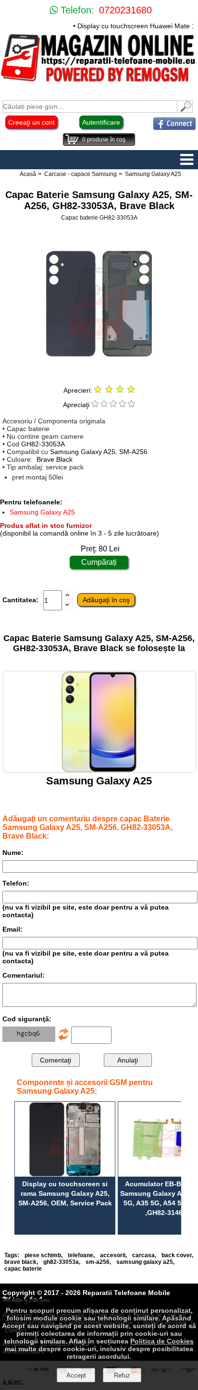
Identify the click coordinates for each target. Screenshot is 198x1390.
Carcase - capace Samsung (80, 174)
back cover (176, 1255)
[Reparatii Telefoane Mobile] (99, 81)
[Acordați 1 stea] (95, 405)
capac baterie (23, 1268)
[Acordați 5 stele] (131, 405)
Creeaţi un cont (31, 122)
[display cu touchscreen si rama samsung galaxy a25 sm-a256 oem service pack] (65, 1139)
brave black (20, 1262)
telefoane (80, 1255)
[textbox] (89, 106)
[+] (67, 597)
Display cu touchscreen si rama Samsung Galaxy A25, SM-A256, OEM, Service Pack (65, 1193)
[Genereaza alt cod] (63, 1039)
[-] (67, 607)
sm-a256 (98, 1262)
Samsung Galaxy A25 (153, 174)
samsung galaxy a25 (144, 1262)
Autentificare (101, 122)
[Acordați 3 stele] (113, 405)
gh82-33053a (61, 1262)
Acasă (28, 174)
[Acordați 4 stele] (122, 405)
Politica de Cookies (162, 1341)
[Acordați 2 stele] (104, 405)
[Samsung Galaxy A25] (99, 770)
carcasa (143, 1255)
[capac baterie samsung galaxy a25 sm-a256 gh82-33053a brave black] (99, 375)
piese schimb (43, 1255)
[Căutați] (185, 110)
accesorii (112, 1255)
